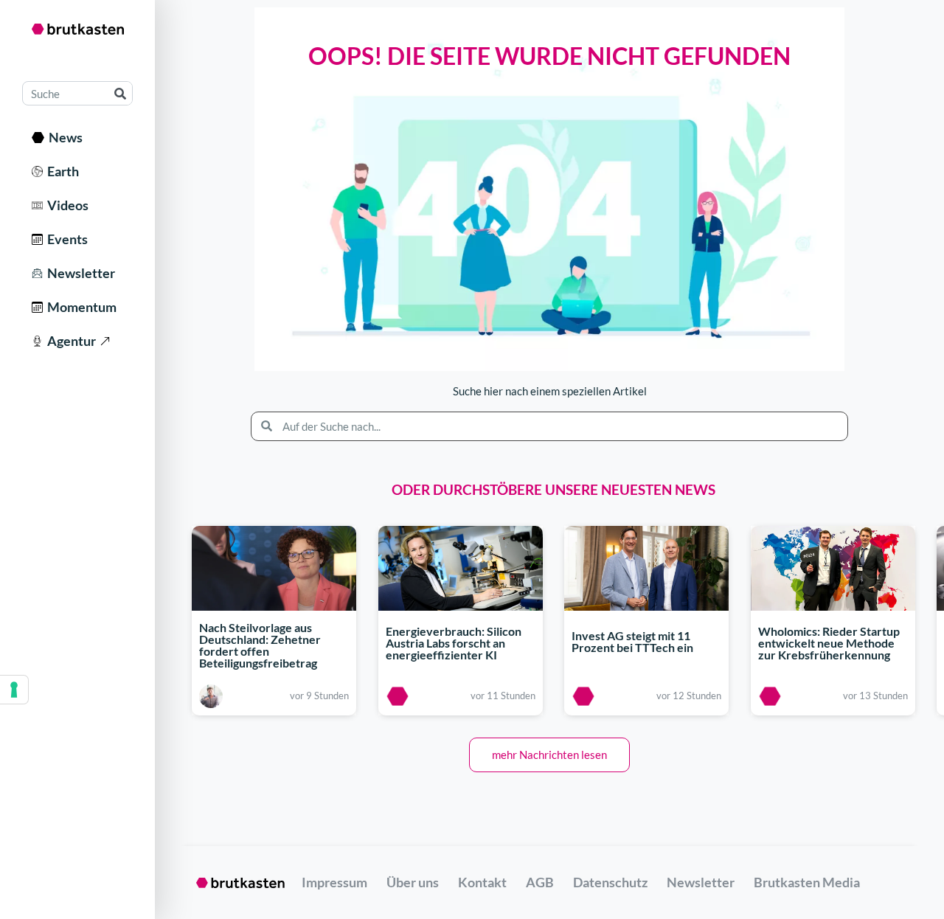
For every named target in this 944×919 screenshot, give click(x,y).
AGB (540, 882)
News (63, 137)
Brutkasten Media (807, 882)
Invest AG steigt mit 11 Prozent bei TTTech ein (632, 641)
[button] (549, 755)
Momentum (80, 307)
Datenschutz (610, 882)
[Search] (120, 93)
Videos (65, 205)
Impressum (334, 882)
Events (65, 239)
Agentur (69, 341)
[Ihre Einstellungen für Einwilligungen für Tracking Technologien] (14, 690)
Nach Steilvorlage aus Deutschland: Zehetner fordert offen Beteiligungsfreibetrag (260, 645)
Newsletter (79, 273)
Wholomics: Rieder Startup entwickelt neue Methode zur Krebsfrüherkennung (829, 643)
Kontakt (482, 882)
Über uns (412, 882)
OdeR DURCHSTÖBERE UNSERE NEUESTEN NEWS (553, 489)
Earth (61, 171)
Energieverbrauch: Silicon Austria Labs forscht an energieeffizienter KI (453, 643)
